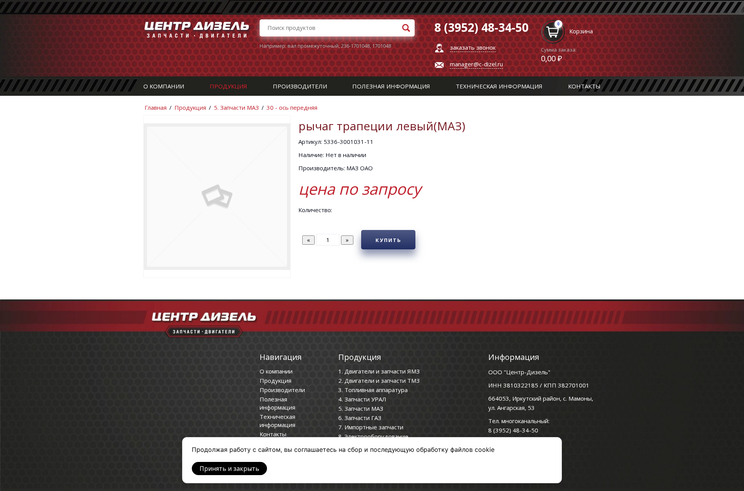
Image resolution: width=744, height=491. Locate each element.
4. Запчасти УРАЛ (362, 399)
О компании (163, 86)
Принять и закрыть (229, 468)
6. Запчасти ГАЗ (359, 418)
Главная (156, 107)
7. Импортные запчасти (370, 427)
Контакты (584, 86)
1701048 (381, 45)
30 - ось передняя (292, 107)
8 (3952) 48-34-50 (513, 430)
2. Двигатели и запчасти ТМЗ (379, 380)
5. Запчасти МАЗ (236, 107)
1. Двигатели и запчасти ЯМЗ (379, 371)
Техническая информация (499, 86)
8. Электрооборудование (373, 436)
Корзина (581, 31)
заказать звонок (473, 47)
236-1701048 (355, 45)
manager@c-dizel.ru (476, 64)
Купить (388, 240)
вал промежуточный (313, 45)
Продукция (228, 86)
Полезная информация (391, 86)
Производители (300, 86)
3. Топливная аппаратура (373, 390)
